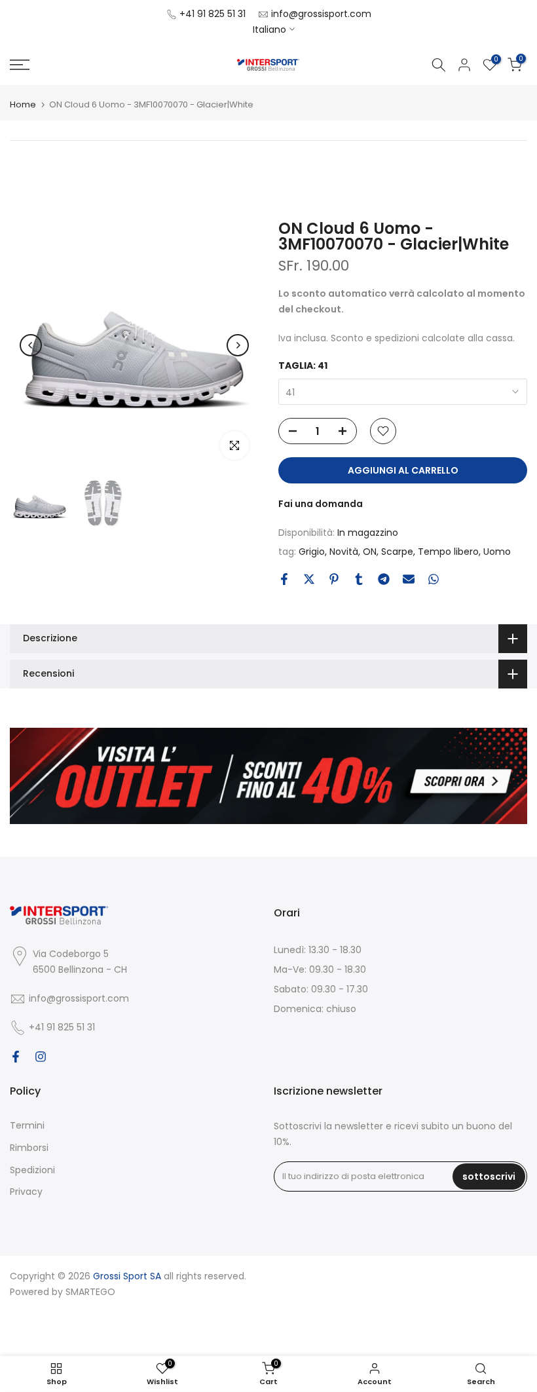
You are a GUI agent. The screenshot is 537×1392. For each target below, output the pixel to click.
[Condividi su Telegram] (384, 579)
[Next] (238, 345)
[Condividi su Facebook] (284, 579)
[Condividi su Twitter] (309, 579)
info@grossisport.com (321, 13)
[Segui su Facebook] (16, 1056)
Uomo (497, 551)
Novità (343, 551)
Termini (27, 1125)
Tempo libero (448, 551)
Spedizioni (32, 1169)
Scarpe (397, 551)
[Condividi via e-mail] (409, 579)
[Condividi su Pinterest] (334, 579)
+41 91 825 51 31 (212, 13)
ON (370, 551)
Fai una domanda (320, 503)
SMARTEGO (90, 1291)
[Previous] (31, 345)
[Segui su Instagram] (40, 1056)
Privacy (26, 1191)
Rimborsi (29, 1147)
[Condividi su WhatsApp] (433, 579)
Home (23, 104)
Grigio (312, 551)
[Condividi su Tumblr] (359, 579)
